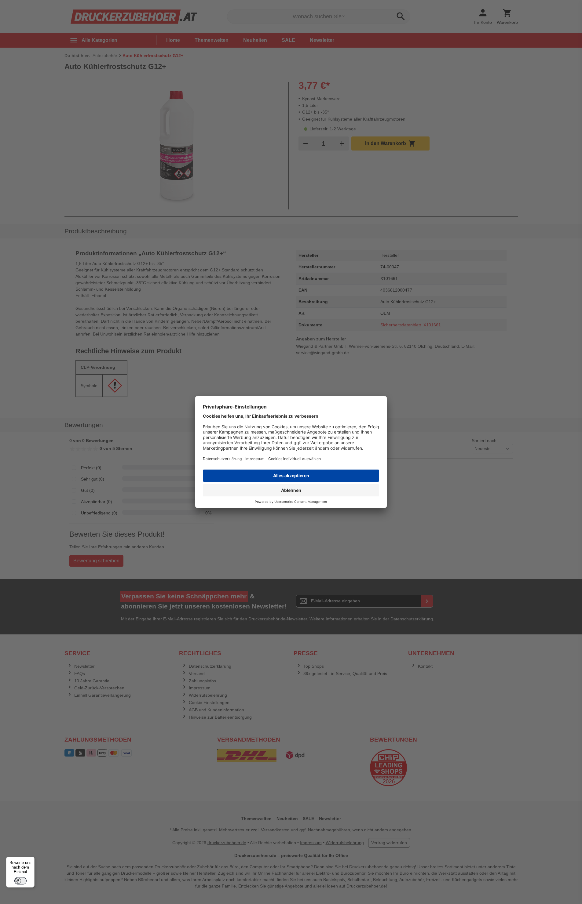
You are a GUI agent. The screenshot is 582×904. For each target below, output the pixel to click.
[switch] (20, 880)
